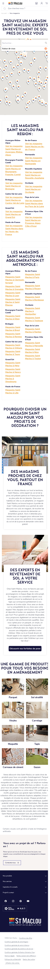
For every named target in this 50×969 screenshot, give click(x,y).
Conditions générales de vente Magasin (16, 942)
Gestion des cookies (29, 959)
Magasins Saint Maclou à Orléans (13, 346)
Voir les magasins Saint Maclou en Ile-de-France (34, 146)
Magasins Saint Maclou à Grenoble (14, 288)
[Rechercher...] (46, 43)
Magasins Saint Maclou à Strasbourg (12, 378)
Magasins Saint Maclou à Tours (12, 353)
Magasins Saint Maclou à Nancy (13, 371)
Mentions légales (10, 956)
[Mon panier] (47, 3)
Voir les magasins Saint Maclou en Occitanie (33, 189)
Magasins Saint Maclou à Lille (12, 391)
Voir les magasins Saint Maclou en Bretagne (14, 186)
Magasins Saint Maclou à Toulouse (34, 319)
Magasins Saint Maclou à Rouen (33, 287)
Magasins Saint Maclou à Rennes (13, 335)
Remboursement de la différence (26, 956)
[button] (25, 48)
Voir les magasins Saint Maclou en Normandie (33, 160)
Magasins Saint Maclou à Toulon (33, 357)
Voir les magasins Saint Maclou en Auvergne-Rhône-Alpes (14, 150)
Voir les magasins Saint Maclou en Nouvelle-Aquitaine (34, 175)
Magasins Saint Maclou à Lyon (12, 294)
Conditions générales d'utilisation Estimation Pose (20, 952)
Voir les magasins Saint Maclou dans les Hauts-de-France (14, 230)
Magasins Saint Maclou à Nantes (33, 330)
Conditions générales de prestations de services (19, 949)
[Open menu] (3, 3)
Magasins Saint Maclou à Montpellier (32, 311)
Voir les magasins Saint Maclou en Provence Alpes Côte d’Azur (33, 222)
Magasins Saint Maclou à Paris (32, 276)
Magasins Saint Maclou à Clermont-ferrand (15, 280)
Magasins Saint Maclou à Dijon (12, 317)
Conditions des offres (25, 938)
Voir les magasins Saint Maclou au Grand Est (14, 214)
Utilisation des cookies (12, 963)
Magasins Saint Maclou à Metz (12, 364)
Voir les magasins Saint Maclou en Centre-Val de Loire (14, 200)
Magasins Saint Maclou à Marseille (34, 344)
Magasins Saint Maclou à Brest (12, 329)
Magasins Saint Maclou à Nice (32, 351)
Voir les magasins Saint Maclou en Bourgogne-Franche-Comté (14, 170)
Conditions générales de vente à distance (17, 945)
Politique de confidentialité (13, 959)
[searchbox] (23, 43)
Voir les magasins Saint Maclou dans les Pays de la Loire (34, 203)
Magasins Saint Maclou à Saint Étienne (12, 302)
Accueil (4, 13)
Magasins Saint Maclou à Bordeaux (34, 298)
